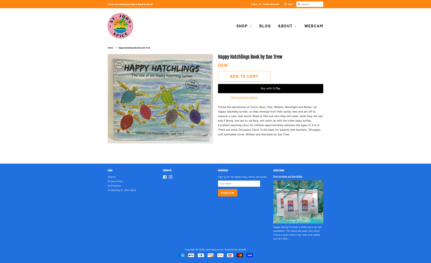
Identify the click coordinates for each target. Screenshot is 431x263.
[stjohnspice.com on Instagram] (170, 177)
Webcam (313, 25)
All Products (114, 185)
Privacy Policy (115, 181)
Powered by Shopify (235, 249)
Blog (265, 25)
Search (111, 177)
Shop (242, 25)
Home (110, 48)
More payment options (244, 97)
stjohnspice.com (214, 249)
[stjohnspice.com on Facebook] (165, 177)
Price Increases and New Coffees (287, 176)
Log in (254, 4)
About (286, 25)
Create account (271, 4)
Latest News (278, 170)
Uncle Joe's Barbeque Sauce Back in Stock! (130, 4)
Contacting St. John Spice (122, 190)
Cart (290, 4)
